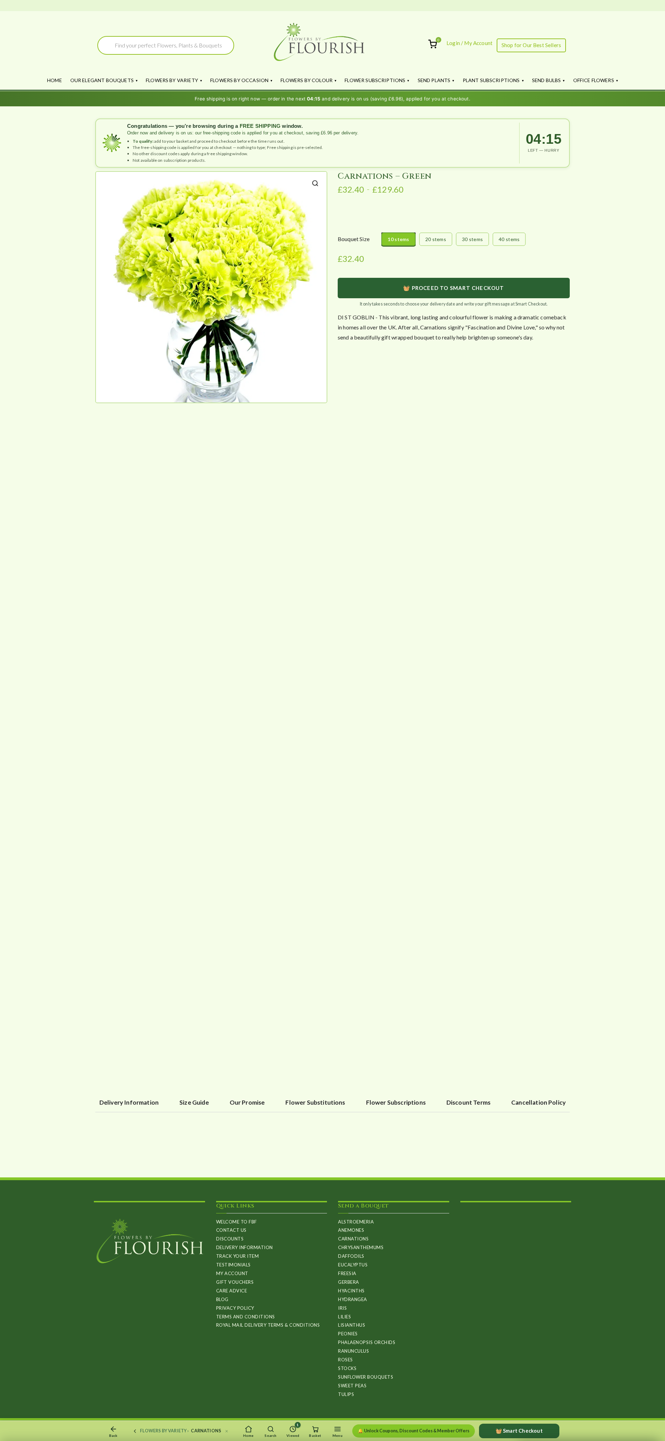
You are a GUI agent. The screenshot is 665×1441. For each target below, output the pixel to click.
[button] (315, 183)
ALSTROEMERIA (356, 1222)
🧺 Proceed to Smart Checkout (453, 288)
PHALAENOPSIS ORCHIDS (366, 1342)
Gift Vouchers (235, 1282)
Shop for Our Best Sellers (531, 45)
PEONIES (348, 1333)
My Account (232, 1273)
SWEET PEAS (352, 1385)
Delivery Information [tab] (129, 1102)
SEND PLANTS (434, 80)
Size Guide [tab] (194, 1102)
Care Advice (231, 1290)
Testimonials (233, 1264)
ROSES (345, 1359)
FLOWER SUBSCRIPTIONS (375, 80)
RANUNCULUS (353, 1351)
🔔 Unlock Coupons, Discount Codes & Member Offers (413, 1430)
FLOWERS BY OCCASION (239, 80)
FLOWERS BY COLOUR (306, 80)
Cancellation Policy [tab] (538, 1102)
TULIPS (346, 1394)
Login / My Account (469, 43)
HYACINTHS (351, 1290)
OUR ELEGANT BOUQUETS (102, 80)
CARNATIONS (353, 1238)
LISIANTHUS (351, 1325)
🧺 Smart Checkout (519, 1431)
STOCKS (347, 1368)
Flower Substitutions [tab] (315, 1102)
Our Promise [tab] (247, 1102)
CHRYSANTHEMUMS (360, 1247)
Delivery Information (244, 1247)
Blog (222, 1299)
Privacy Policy (235, 1308)
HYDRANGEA (352, 1299)
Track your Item (237, 1256)
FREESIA (347, 1273)
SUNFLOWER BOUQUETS (365, 1377)
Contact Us (231, 1230)
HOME (54, 80)
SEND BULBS (546, 80)
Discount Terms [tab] (468, 1102)
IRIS (342, 1308)
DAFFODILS (351, 1256)
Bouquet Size (354, 239)
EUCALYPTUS (352, 1264)
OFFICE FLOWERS (593, 80)
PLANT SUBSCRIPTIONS (491, 80)
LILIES (344, 1316)
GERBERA (348, 1282)
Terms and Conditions (245, 1316)
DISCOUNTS (230, 1238)
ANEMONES (351, 1230)
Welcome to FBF (236, 1222)
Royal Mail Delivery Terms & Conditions (268, 1325)
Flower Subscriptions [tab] (396, 1102)
